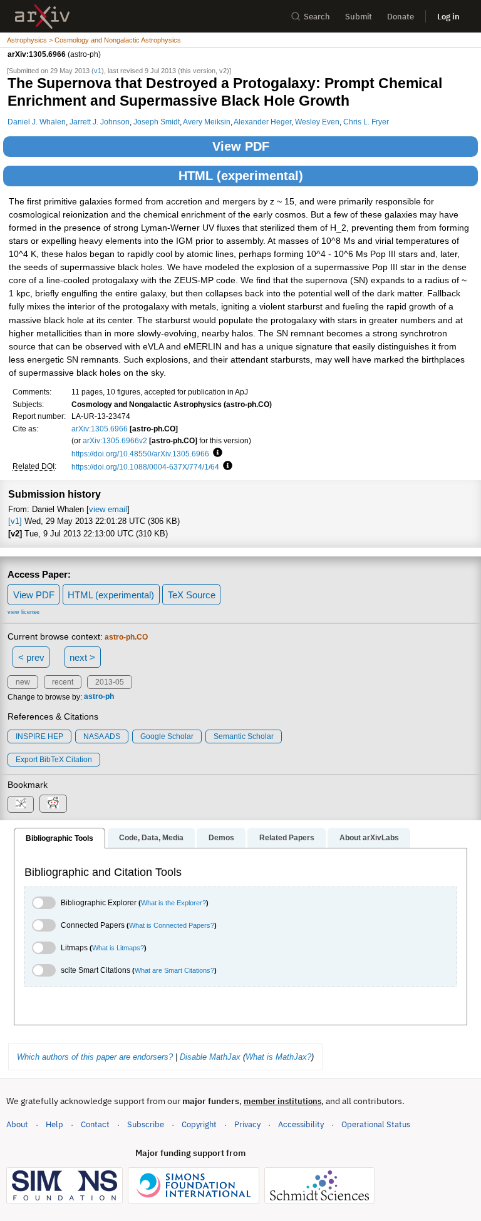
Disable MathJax (210, 1057)
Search (317, 16)
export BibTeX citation (54, 759)
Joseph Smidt (156, 122)
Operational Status (375, 1124)
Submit (358, 16)
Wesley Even (317, 122)
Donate (400, 16)
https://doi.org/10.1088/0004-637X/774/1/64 (145, 467)
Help (54, 1124)
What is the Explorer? (173, 903)
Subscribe (145, 1124)
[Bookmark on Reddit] (53, 804)
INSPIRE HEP (39, 736)
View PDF (240, 146)
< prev (31, 657)
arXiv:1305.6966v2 (115, 440)
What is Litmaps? (118, 948)
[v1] (15, 521)
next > (82, 657)
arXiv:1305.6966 (99, 429)
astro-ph (99, 697)
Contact (95, 1124)
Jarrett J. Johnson (100, 122)
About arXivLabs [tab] (369, 837)
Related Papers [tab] (286, 837)
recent (62, 682)
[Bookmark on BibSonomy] (21, 804)
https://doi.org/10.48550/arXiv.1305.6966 (140, 454)
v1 (97, 70)
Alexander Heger (262, 122)
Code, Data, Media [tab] (151, 837)
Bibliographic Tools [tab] (59, 838)
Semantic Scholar (244, 736)
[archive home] (42, 16)
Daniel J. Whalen (37, 122)
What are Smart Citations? (174, 970)
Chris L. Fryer (366, 122)
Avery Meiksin (206, 122)
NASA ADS (101, 736)
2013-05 (109, 682)
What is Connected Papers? (171, 925)
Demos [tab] (221, 837)
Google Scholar (167, 736)
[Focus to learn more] (215, 453)
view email (108, 509)
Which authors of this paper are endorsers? (95, 1057)
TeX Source (191, 595)
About (17, 1124)
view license (23, 612)
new (23, 682)
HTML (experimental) (240, 176)
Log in (448, 16)
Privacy (247, 1124)
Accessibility (301, 1124)
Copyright (199, 1124)
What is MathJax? (278, 1057)
